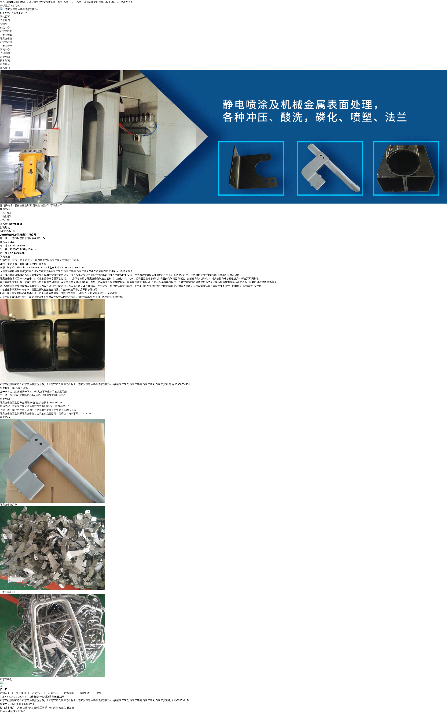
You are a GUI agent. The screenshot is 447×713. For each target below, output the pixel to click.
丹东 (55, 707)
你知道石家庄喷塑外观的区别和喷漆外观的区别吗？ (38, 395)
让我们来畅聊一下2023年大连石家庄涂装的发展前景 (38, 391)
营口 (30, 707)
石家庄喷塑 (6, 31)
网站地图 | (88, 693)
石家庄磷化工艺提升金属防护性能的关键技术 (31, 402)
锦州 (36, 707)
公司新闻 (5, 53)
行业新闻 (5, 56)
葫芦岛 (48, 707)
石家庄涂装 (70, 1)
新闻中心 (5, 49)
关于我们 (5, 20)
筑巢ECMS (19, 711)
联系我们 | (72, 693)
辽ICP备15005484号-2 (22, 704)
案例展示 (5, 64)
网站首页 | (7, 693)
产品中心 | (39, 693)
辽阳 (41, 707)
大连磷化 (23, 387)
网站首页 (5, 16)
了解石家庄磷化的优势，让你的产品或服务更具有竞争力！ (38, 409)
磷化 (14, 387)
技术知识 (5, 60)
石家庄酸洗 (57, 1)
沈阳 (25, 707)
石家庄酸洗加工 (23, 205)
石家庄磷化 (82, 1)
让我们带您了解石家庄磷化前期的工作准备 (55, 260)
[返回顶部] (1, 682)
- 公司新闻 (5, 212)
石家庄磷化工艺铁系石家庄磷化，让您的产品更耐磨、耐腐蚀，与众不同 (45, 413)
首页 (14, 260)
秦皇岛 (62, 707)
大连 (19, 707)
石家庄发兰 (6, 45)
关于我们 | (23, 693)
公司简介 (5, 23)
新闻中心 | (56, 693)
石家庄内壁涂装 (41, 205)
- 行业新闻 (5, 216)
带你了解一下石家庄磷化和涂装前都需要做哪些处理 (34, 406)
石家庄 (70, 707)
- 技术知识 (5, 220)
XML (98, 693)
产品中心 (5, 27)
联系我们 (5, 67)
